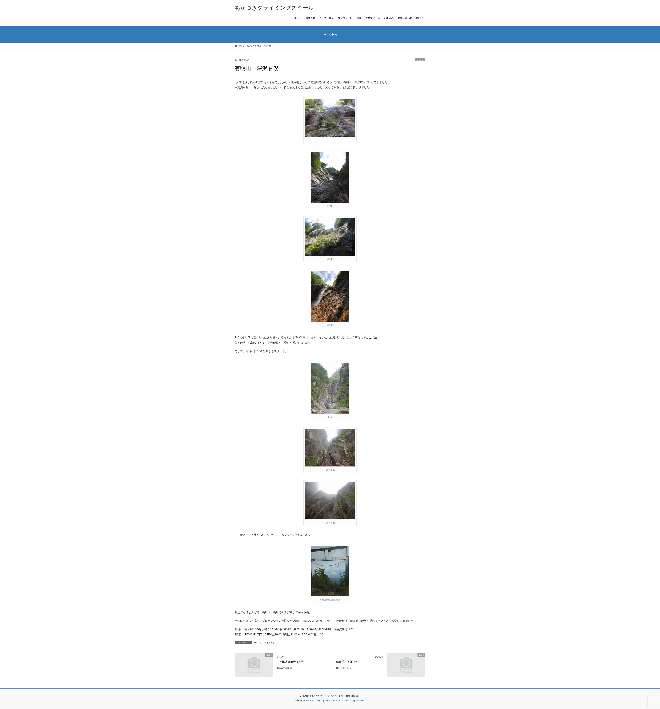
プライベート (268, 642)
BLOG (420, 60)
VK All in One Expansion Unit (352, 701)
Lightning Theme (329, 701)
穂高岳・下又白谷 (347, 661)
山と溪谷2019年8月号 (290, 661)
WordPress (311, 701)
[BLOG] (254, 664)
